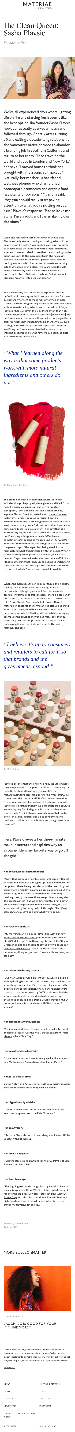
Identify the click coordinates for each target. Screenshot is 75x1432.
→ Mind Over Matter (14, 1317)
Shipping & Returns (49, 1384)
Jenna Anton (11, 1084)
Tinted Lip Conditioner (37, 278)
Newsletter (10, 1406)
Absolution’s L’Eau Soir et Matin (43, 1062)
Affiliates (44, 1399)
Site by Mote (10, 1426)
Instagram (45, 1406)
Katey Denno (32, 1084)
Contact (8, 1399)
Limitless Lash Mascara (17, 948)
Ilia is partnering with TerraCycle (50, 795)
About (7, 1384)
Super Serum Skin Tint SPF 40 (32, 978)
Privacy (8, 1391)
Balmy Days (10, 1197)
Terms (42, 1391)
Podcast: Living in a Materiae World (19, 1415)
